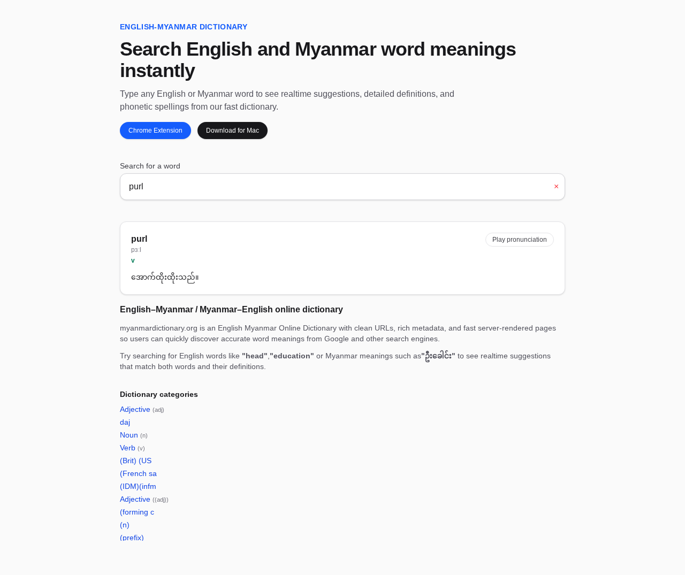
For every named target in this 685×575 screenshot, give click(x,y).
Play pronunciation (519, 239)
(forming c (137, 512)
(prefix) (132, 537)
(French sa (138, 473)
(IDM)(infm (138, 486)
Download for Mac (232, 130)
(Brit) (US (135, 460)
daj (125, 422)
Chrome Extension (155, 130)
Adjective (142, 409)
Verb (132, 447)
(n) (125, 524)
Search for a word (150, 166)
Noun (134, 435)
